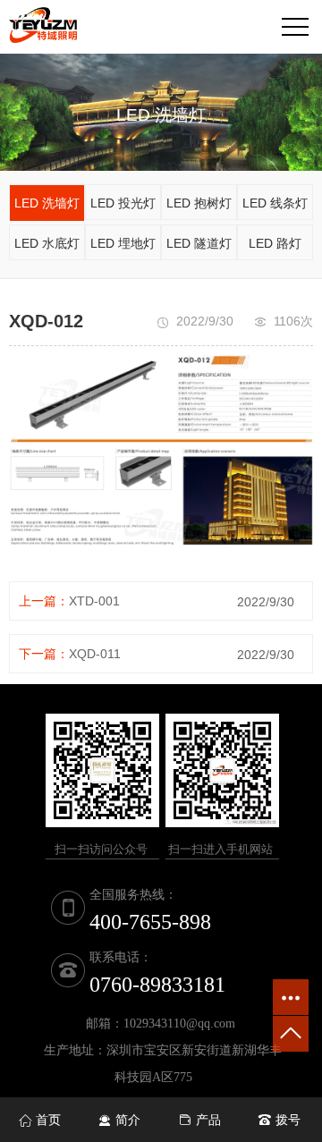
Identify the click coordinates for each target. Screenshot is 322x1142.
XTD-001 (94, 601)
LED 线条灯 (275, 203)
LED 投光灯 (123, 203)
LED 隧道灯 (199, 243)
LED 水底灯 (47, 243)
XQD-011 (95, 654)
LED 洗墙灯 (47, 203)
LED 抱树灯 (199, 203)
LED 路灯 (275, 243)
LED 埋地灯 (123, 243)
